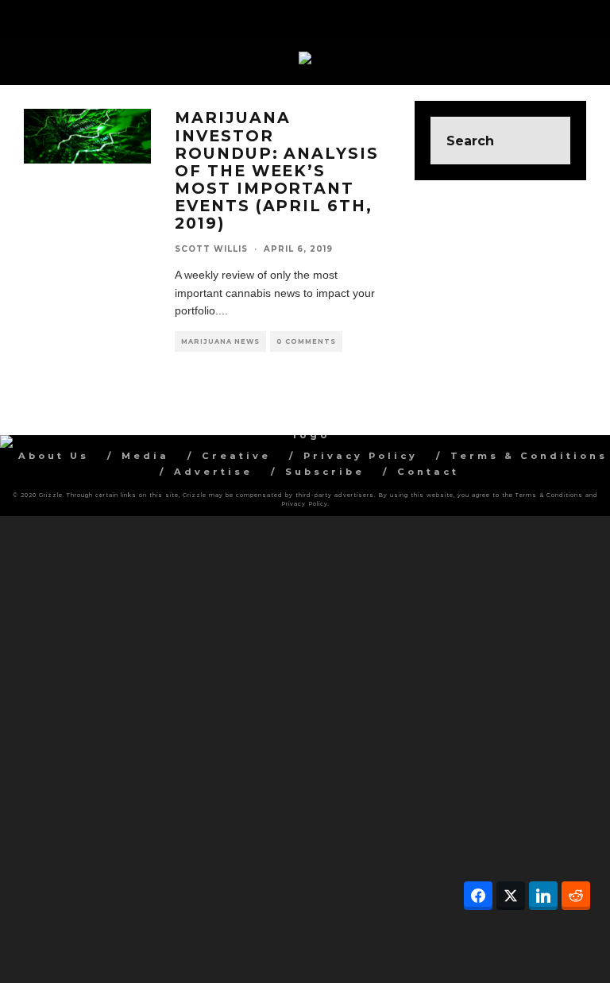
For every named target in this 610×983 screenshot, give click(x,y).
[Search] (585, 16)
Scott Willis (211, 249)
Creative (236, 455)
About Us (53, 455)
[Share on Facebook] (478, 895)
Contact (428, 471)
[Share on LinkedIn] (543, 895)
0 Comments (306, 341)
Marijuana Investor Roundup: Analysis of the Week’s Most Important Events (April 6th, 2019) (277, 170)
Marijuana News (220, 341)
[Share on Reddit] (576, 895)
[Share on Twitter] (510, 895)
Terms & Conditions (529, 455)
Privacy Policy (360, 455)
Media (145, 455)
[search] (546, 140)
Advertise (213, 471)
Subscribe (325, 471)
